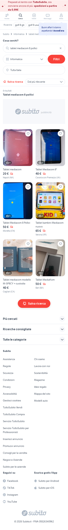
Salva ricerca (15, 81)
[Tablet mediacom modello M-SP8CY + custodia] (18, 266)
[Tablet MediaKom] (50, 266)
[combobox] (34, 48)
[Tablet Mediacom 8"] (50, 154)
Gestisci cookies (12, 400)
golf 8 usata (34, 25)
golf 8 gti (19, 25)
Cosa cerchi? (10, 40)
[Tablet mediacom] (18, 154)
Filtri (56, 59)
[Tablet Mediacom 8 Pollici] (18, 209)
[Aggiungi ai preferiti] (28, 133)
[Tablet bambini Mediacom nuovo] (50, 209)
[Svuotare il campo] (60, 48)
